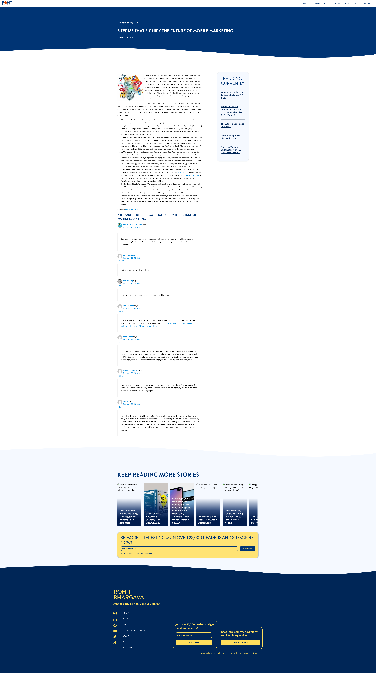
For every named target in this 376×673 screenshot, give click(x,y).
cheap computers (130, 370)
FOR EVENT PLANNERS (133, 630)
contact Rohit (240, 642)
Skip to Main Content (1, 3)
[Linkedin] (115, 620)
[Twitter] (115, 637)
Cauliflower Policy (256, 653)
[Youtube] (115, 631)
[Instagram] (115, 614)
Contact (367, 3)
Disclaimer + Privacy (240, 653)
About (338, 3)
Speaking (315, 3)
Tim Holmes (128, 306)
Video (356, 3)
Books (327, 3)
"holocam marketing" (192, 175)
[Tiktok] (115, 643)
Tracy (125, 401)
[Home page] (17, 3)
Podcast (127, 647)
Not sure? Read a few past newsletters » (136, 553)
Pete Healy (128, 336)
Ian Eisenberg (129, 255)
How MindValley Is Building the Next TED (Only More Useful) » (231, 150)
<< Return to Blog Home (129, 23)
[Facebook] (115, 626)
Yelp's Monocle (183, 172)
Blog (347, 3)
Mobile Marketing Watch (131, 209)
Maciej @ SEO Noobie (132, 224)
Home (305, 3)
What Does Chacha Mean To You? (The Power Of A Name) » (232, 95)
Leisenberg (128, 280)
